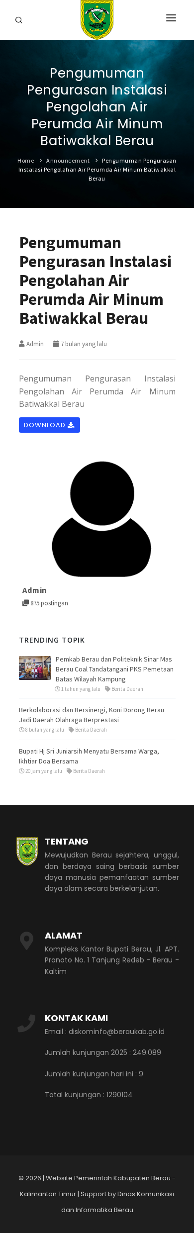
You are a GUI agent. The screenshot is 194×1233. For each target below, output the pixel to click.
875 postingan (48, 603)
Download (46, 425)
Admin (35, 344)
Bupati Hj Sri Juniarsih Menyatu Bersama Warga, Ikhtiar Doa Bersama (89, 756)
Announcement (68, 160)
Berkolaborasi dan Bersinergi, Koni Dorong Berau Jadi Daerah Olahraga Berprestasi (91, 714)
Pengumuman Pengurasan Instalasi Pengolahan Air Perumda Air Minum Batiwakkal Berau (97, 169)
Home (25, 160)
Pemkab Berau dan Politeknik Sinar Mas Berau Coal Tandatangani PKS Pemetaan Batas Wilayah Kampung (115, 669)
